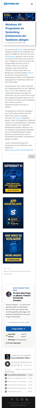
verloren (30, 73)
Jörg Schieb (11, 42)
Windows (18, 49)
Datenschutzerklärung (18, 405)
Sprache (18, 118)
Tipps (24, 42)
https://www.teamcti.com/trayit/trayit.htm (19, 150)
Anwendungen (10, 56)
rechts (11, 91)
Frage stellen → (18, 329)
